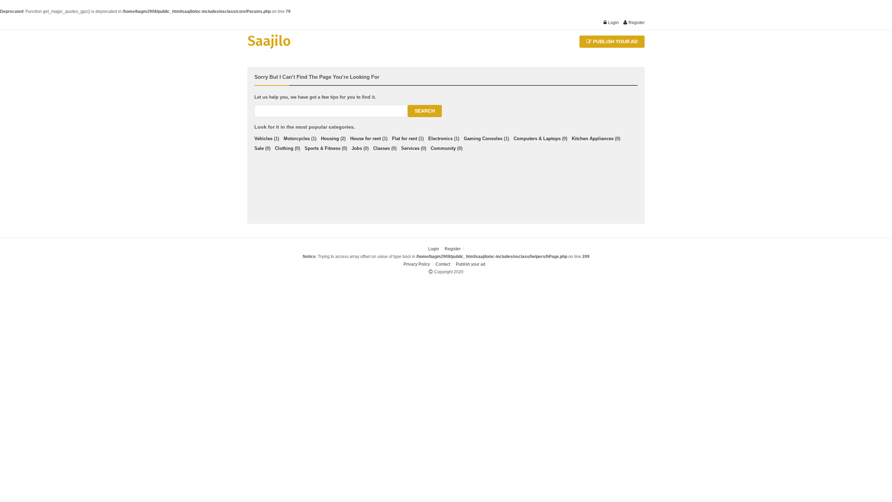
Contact (443, 264)
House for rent (365, 138)
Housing (330, 138)
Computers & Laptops (537, 138)
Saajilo (269, 41)
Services (410, 148)
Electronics (440, 138)
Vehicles (263, 138)
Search (425, 111)
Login (613, 22)
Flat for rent (404, 138)
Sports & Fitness (322, 148)
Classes (381, 148)
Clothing (284, 148)
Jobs (357, 148)
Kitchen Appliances (593, 138)
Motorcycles (297, 138)
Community (443, 148)
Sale (259, 148)
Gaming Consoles (483, 138)
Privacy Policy (416, 264)
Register (636, 22)
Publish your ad (615, 41)
